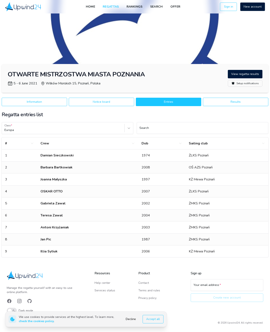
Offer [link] (175, 7)
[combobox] (4, 130)
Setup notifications (247, 83)
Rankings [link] (135, 7)
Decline (131, 319)
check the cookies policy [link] (36, 321)
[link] (23, 6)
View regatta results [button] (245, 74)
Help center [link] (102, 283)
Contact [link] (143, 283)
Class (7, 125)
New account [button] (253, 7)
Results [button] (236, 102)
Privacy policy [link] (147, 298)
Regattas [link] (111, 7)
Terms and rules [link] (149, 290)
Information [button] (34, 102)
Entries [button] (168, 102)
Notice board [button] (101, 102)
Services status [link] (104, 290)
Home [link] (90, 7)
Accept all (153, 319)
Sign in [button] (228, 7)
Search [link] (156, 7)
